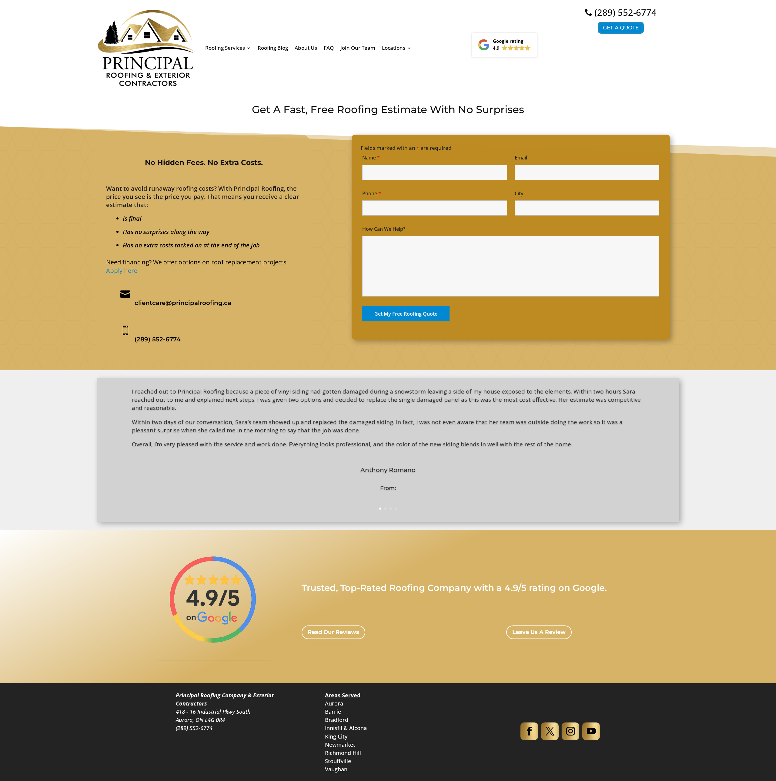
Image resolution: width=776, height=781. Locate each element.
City (519, 193)
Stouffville (338, 761)
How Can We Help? (383, 229)
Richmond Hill (343, 752)
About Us (306, 47)
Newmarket (340, 744)
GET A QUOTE (621, 28)
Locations (393, 47)
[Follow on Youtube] (591, 731)
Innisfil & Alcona (346, 728)
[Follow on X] (550, 731)
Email (521, 157)
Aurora (334, 703)
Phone (371, 193)
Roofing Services (225, 47)
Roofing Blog (273, 47)
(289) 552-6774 (625, 12)
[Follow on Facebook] (529, 731)
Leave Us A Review (539, 632)
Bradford (336, 719)
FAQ (329, 47)
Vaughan (336, 769)
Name (371, 157)
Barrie (333, 711)
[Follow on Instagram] (570, 731)
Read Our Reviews (333, 632)
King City (336, 736)
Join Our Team (357, 47)
